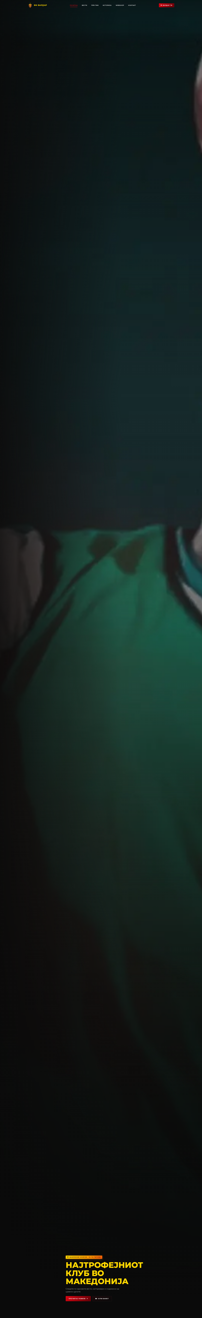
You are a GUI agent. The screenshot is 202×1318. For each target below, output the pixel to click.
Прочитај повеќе (77, 1298)
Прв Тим (95, 5)
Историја (107, 5)
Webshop (120, 5)
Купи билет (103, 1298)
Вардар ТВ (167, 5)
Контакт (132, 5)
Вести (84, 5)
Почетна (74, 5)
